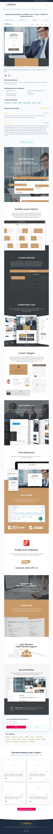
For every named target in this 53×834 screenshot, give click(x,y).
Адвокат (15, 102)
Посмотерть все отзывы (26, 142)
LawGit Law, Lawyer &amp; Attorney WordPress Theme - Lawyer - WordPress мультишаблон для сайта (14, 797)
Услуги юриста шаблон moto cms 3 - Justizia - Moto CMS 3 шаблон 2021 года (39, 797)
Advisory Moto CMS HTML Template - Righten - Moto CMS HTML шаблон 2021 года (14, 775)
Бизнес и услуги (8, 102)
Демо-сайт (9, 764)
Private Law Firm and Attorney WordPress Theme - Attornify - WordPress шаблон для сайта (37, 775)
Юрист (20, 102)
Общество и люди (26, 102)
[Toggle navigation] (47, 5)
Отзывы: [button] (23, 20)
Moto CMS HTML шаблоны (9, 771)
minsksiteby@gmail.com (43, 1)
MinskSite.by (11, 5)
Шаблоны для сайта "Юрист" (26, 809)
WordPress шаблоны (9, 20)
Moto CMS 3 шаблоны (33, 794)
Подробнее (18, 764)
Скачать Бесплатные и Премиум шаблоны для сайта (26, 827)
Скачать (37, 727)
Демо (16, 727)
